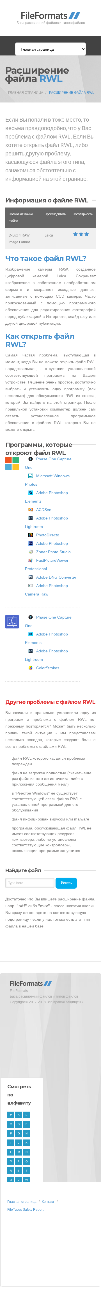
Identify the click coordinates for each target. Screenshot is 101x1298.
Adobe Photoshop (52, 543)
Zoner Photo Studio (53, 552)
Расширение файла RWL (71, 93)
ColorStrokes (47, 668)
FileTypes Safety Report (25, 1210)
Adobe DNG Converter (56, 577)
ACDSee (43, 509)
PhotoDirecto (47, 535)
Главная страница (25, 93)
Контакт (48, 1202)
